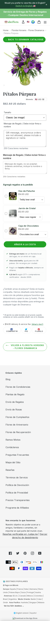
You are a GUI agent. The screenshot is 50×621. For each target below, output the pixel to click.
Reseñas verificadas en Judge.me (20, 534)
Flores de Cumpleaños (17, 417)
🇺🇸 (28, 21)
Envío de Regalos (15, 402)
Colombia (38, 596)
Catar (39, 599)
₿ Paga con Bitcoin (10, 585)
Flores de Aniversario (17, 424)
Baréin (33, 599)
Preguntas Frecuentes (17, 454)
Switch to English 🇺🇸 (25, 6)
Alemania (33, 589)
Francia (20, 589)
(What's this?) (37, 324)
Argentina (13, 599)
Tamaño (7, 112)
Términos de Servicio (17, 477)
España (13, 589)
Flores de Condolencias (18, 386)
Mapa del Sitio (13, 462)
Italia (26, 589)
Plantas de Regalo (15, 394)
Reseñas (10, 470)
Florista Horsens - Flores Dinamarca (28, 30)
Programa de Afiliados (17, 507)
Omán (5, 602)
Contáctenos (12, 447)
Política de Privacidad (17, 492)
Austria (38, 592)
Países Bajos (14, 592)
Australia (24, 602)
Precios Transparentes (18, 500)
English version (22, 613)
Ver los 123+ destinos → (14, 606)
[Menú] (45, 22)
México (30, 596)
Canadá (22, 596)
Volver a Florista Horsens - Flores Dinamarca (27, 346)
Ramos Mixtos (13, 439)
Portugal (30, 592)
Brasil (5, 599)
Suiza (23, 592)
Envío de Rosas (14, 409)
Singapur (33, 602)
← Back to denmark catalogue (24, 39)
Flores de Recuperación (18, 432)
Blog (8, 379)
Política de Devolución (17, 485)
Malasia (41, 602)
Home (5, 30)
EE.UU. (15, 596)
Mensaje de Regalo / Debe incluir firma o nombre (22, 125)
